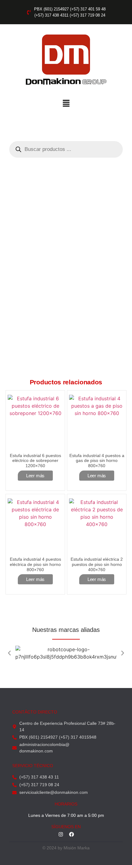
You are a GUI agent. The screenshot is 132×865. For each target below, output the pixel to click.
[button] (66, 103)
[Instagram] (60, 834)
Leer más (35, 475)
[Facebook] (71, 834)
